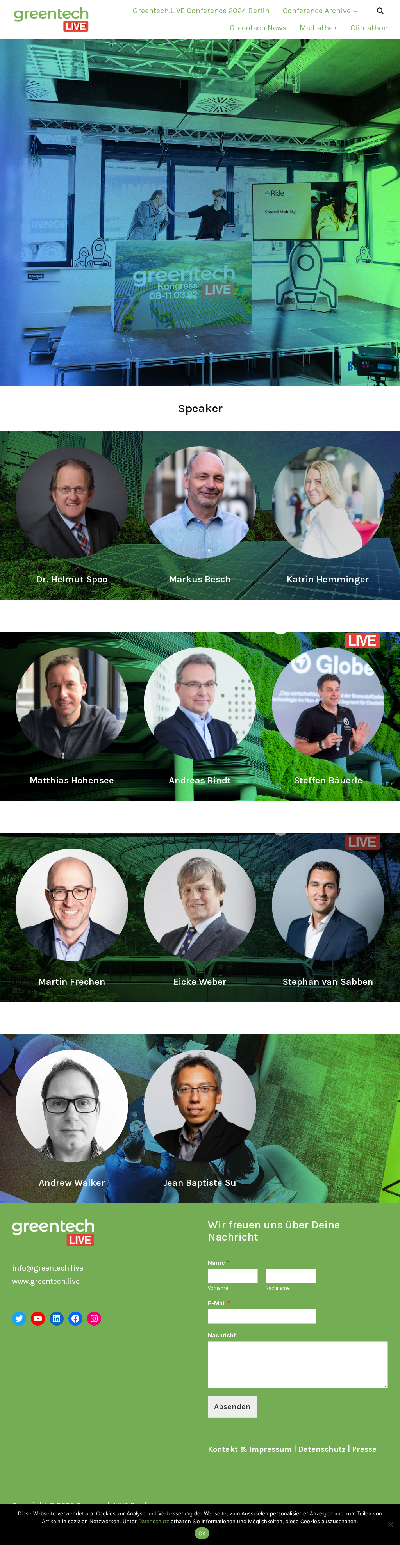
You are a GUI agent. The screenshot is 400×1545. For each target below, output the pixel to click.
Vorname (218, 1288)
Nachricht (222, 1335)
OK (202, 1533)
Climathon (369, 27)
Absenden (232, 1406)
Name (218, 1262)
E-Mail (219, 1303)
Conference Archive (317, 10)
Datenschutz (322, 1449)
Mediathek (318, 27)
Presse (364, 1449)
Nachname (278, 1288)
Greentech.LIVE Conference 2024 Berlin (201, 10)
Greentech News (258, 27)
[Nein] (390, 1524)
